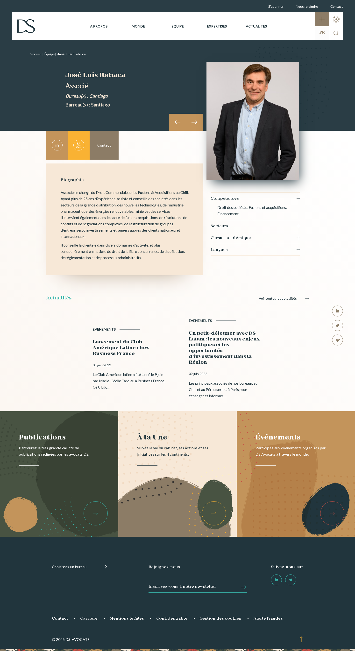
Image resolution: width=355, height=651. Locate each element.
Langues (219, 250)
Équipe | (50, 54)
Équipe (177, 26)
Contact (336, 6)
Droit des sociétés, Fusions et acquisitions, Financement (252, 210)
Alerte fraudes (268, 618)
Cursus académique (231, 238)
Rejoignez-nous (164, 567)
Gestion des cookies (220, 618)
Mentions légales (127, 618)
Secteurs (219, 226)
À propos (98, 26)
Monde (138, 26)
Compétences (225, 198)
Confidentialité (171, 618)
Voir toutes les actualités (278, 298)
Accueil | (36, 54)
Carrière (89, 618)
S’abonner (276, 6)
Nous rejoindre (307, 6)
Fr (322, 32)
